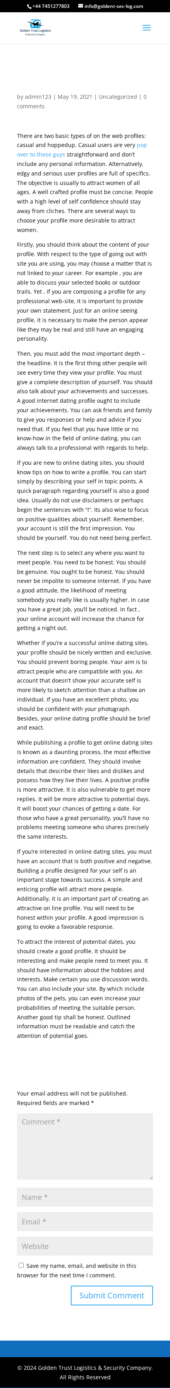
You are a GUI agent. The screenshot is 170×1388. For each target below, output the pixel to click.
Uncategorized (118, 96)
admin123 (38, 96)
